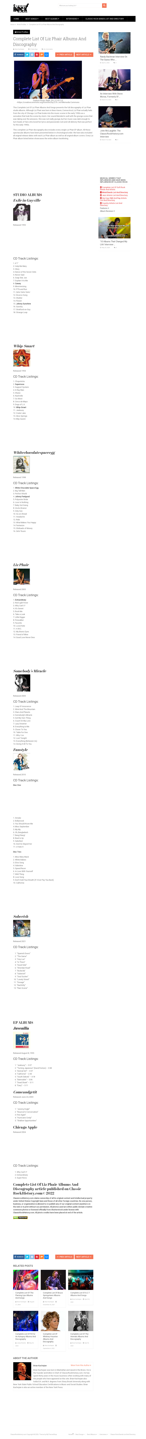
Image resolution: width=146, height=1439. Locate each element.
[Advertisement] (53, 1237)
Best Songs (31, 19)
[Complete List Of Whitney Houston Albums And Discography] (53, 1321)
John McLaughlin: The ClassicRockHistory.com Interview (111, 133)
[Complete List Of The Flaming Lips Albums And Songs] (25, 1280)
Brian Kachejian (19, 49)
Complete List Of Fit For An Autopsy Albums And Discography (25, 1336)
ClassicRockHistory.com (18, 1434)
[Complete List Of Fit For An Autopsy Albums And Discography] (25, 1321)
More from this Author (80, 1365)
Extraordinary (20, 600)
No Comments (48, 49)
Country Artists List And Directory (111, 204)
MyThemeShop (51, 1434)
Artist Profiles (22, 32)
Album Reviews (107, 211)
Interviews (71, 19)
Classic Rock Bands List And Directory (105, 19)
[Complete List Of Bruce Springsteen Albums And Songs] (53, 1280)
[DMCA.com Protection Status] (20, 1218)
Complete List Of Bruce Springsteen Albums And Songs (53, 1295)
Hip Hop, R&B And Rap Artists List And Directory (113, 199)
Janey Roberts (21, 1343)
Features (104, 208)
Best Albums (51, 19)
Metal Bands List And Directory (115, 192)
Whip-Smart (21, 407)
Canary (18, 283)
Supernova (19, 384)
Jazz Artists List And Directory (115, 195)
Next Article (82, 54)
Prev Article (65, 54)
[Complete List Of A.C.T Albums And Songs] (80, 1280)
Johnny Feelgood (22, 496)
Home (16, 19)
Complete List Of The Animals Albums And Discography (79, 1336)
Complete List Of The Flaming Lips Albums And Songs (24, 1295)
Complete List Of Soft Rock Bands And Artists (112, 188)
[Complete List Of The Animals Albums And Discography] (80, 1321)
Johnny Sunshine (23, 304)
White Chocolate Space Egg (26, 488)
